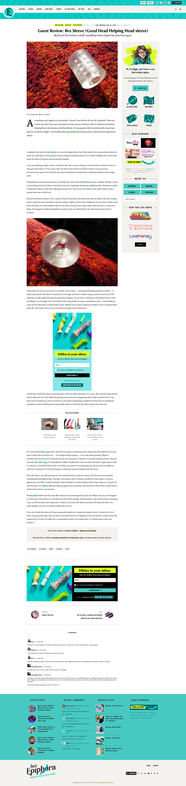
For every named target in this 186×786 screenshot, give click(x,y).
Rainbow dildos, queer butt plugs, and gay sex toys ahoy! (72, 437)
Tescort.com (134, 713)
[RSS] (154, 773)
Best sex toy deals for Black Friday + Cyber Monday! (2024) (46, 708)
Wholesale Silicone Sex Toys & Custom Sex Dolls (141, 718)
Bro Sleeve (67, 128)
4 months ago (80, 739)
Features (149, 192)
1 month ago (69, 726)
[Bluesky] (157, 2)
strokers (59, 549)
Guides (30, 9)
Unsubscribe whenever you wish (72, 381)
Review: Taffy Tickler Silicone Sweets (114, 749)
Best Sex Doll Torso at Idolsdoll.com (138, 715)
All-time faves (70, 9)
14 (119, 25)
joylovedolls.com (136, 172)
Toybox (58, 9)
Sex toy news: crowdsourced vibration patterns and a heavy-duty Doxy (89, 615)
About (143, 2)
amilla (68, 743)
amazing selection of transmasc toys (68, 538)
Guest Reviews (59, 25)
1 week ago (69, 714)
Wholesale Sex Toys (141, 170)
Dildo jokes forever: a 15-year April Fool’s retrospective (46, 729)
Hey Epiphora (77, 782)
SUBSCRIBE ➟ (72, 375)
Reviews (22, 9)
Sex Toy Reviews (77, 25)
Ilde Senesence (70, 706)
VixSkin (44, 485)
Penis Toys (68, 25)
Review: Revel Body (113, 727)
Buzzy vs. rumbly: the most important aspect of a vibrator (115, 718)
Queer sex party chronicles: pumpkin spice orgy (46, 718)
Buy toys (81, 9)
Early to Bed (71, 531)
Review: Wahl (66, 748)
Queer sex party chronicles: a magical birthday (46, 750)
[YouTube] (165, 2)
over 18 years (131, 78)
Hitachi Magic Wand (148, 170)
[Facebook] (138, 773)
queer (51, 549)
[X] (142, 773)
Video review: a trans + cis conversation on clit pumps (95, 437)
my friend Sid (73, 131)
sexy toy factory (152, 715)
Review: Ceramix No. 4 (114, 706)
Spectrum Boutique (88, 531)
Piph (135, 69)
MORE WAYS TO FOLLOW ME (72, 385)
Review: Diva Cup (47, 613)
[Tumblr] (169, 2)
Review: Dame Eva (113, 738)
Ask (87, 782)
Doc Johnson (32, 549)
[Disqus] (72, 662)
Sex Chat (149, 168)
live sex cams (142, 172)
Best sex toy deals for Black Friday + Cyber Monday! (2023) (46, 739)
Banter (39, 9)
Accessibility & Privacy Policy (105, 782)
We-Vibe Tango (41, 462)
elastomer (42, 549)
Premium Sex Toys (128, 168)
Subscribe (141, 88)
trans (67, 549)
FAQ (89, 9)
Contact (150, 2)
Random (97, 9)
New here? (49, 9)
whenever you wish (88, 597)
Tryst (146, 172)
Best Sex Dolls (152, 713)
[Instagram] (161, 2)
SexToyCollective (129, 170)
